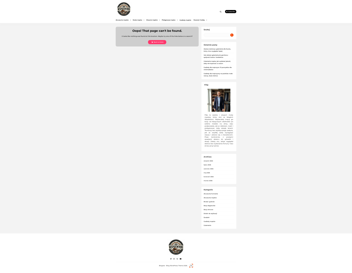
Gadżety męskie (185, 20)
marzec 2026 (208, 180)
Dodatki (206, 217)
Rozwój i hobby (199, 20)
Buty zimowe (208, 209)
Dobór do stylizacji (210, 213)
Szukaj (207, 30)
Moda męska (137, 20)
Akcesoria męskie (122, 20)
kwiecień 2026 (209, 177)
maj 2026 (207, 173)
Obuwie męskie (152, 20)
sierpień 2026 (208, 161)
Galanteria (207, 225)
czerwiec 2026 (208, 169)
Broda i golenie (209, 202)
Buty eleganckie (209, 205)
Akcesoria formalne (211, 194)
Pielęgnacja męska (168, 20)
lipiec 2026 (207, 165)
